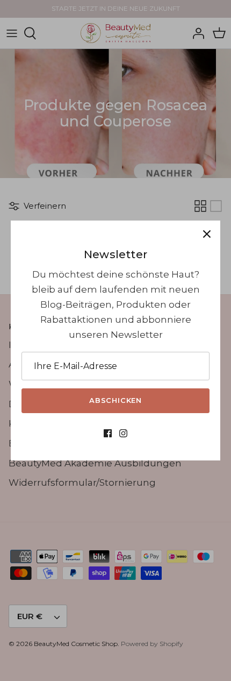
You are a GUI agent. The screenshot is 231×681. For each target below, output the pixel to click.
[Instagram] (123, 436)
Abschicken (115, 400)
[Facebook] (108, 436)
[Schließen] (207, 234)
